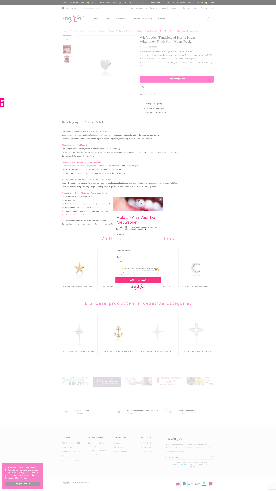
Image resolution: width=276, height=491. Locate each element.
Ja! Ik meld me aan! (138, 280)
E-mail (119, 257)
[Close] (160, 199)
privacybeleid (137, 274)
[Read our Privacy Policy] (158, 273)
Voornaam (120, 234)
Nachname (120, 246)
